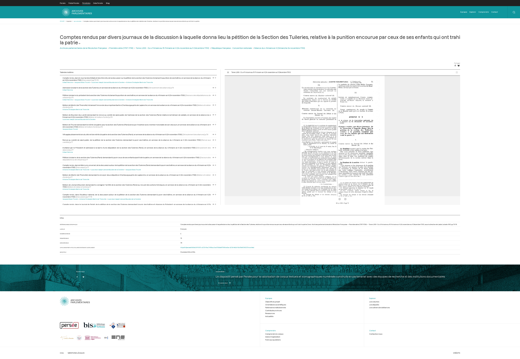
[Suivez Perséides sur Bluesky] (83, 276)
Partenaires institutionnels (275, 307)
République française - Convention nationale (231, 48)
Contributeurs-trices (273, 310)
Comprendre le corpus (274, 334)
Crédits (456, 353)
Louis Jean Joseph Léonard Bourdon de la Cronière (108, 82)
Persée (63, 3)
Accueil (62, 21)
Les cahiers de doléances (379, 307)
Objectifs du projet (272, 302)
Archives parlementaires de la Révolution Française (83, 48)
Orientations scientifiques (275, 305)
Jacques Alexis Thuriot (82, 82)
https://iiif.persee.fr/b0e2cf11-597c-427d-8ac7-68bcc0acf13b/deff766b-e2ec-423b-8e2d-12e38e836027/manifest (217, 247)
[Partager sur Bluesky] (458, 66)
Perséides (86, 3)
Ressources (270, 313)
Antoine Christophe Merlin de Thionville (139, 82)
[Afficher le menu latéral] (228, 72)
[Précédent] (339, 199)
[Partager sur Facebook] (455, 66)
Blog (107, 3)
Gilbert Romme (68, 82)
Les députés (374, 305)
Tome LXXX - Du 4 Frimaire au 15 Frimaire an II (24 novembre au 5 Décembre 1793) (172, 48)
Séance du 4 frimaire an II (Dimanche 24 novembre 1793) (279, 48)
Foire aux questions (273, 340)
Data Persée (98, 3)
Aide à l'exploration (272, 337)
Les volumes (77, 21)
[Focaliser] (215, 78)
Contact (494, 12)
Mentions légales (76, 353)
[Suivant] (345, 199)
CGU (62, 353)
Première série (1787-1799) (121, 48)
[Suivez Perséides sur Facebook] (77, 276)
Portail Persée (74, 3)
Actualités (269, 316)
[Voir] (79, 42)
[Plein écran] (457, 72)
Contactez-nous (375, 334)
